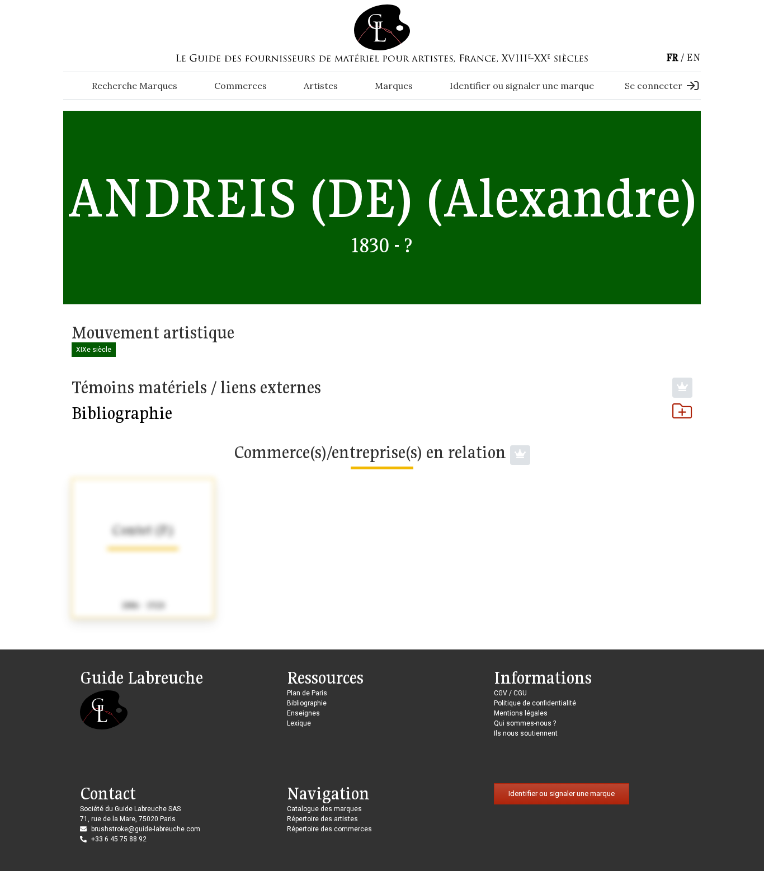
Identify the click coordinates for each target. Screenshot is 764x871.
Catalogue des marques (324, 809)
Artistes (321, 85)
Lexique (299, 723)
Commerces (240, 85)
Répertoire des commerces (329, 829)
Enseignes (303, 713)
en (693, 57)
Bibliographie (122, 412)
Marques (394, 85)
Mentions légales (521, 713)
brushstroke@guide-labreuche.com (145, 829)
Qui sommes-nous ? (525, 723)
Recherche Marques (134, 85)
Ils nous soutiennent (526, 733)
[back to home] (382, 27)
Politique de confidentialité (535, 703)
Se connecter (653, 85)
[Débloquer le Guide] (682, 388)
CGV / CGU (510, 693)
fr (672, 57)
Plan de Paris (307, 693)
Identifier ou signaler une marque (522, 85)
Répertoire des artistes (322, 819)
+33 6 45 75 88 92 (119, 839)
